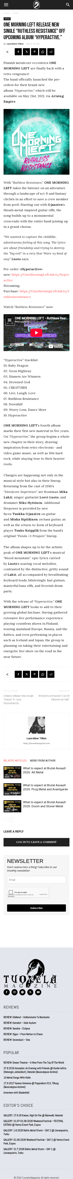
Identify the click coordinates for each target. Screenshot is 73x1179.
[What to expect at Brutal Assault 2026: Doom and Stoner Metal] (12, 806)
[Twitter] (26, 51)
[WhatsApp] (42, 51)
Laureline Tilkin (15, 43)
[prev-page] (6, 819)
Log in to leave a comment (36, 842)
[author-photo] (36, 733)
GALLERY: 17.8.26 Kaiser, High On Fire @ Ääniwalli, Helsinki (33, 1115)
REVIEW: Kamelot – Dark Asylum (20, 1022)
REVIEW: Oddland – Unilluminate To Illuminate (27, 1017)
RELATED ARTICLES (15, 760)
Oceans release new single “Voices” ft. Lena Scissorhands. (18, 699)
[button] (6, 5)
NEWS (16, 13)
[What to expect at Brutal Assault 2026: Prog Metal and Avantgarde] (12, 789)
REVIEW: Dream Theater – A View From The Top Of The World (34, 1062)
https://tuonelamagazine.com (36, 743)
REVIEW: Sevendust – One (17, 1039)
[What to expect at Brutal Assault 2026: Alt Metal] (12, 772)
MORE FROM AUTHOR (42, 760)
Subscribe (36, 908)
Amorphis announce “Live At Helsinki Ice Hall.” (53, 697)
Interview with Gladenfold (16, 1092)
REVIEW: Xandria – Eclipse (17, 1028)
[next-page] (11, 819)
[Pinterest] (34, 51)
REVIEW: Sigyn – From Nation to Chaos (23, 1034)
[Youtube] (38, 992)
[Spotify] (22, 992)
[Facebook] (18, 51)
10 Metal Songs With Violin (17, 1077)
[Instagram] (15, 992)
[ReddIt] (50, 51)
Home (6, 13)
